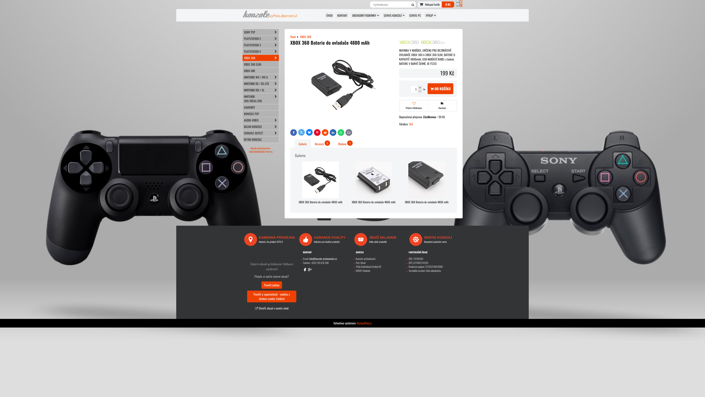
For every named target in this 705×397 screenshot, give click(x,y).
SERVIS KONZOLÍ (393, 15)
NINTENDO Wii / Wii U (256, 77)
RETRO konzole (253, 139)
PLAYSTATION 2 (252, 38)
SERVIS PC (415, 15)
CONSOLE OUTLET (253, 133)
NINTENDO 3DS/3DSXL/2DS (253, 98)
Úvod (329, 15)
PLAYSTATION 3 (252, 45)
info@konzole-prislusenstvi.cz (323, 259)
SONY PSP (249, 32)
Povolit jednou (271, 285)
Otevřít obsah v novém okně (273, 308)
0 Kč (448, 4)
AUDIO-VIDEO (251, 120)
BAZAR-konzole (253, 126)
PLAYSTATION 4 (252, 51)
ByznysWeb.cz (364, 323)
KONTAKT (342, 15)
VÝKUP (429, 15)
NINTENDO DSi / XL (254, 90)
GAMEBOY (249, 107)
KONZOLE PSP (251, 114)
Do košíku (442, 88)
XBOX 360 (249, 58)
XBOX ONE (249, 71)
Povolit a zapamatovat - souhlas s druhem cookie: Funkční (272, 296)
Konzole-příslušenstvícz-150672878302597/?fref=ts (261, 149)
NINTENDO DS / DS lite (256, 83)
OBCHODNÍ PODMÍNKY (364, 15)
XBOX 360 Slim (252, 64)
